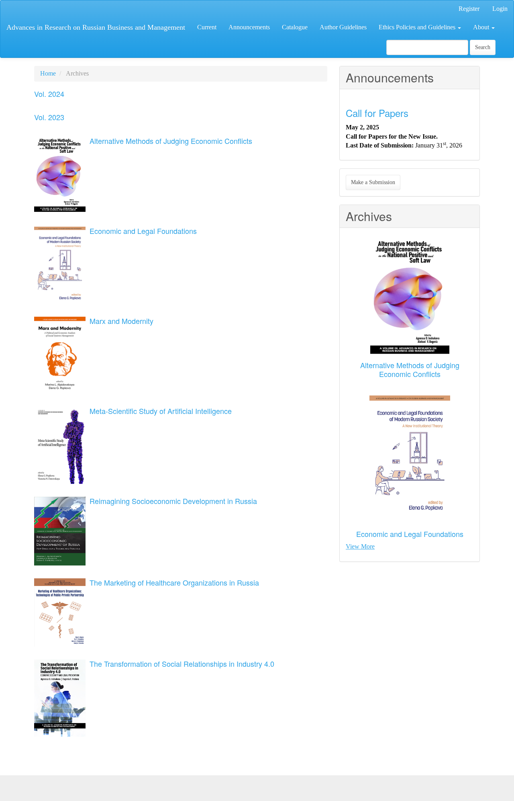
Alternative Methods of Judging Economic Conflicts (171, 140)
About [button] (482, 27)
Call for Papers (377, 113)
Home (48, 73)
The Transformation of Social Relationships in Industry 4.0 (182, 663)
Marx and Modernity (121, 320)
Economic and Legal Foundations (143, 230)
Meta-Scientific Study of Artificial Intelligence (161, 411)
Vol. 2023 (49, 117)
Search (482, 47)
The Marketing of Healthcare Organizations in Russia (174, 582)
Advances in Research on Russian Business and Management (95, 27)
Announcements (249, 27)
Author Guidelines (343, 27)
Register (469, 8)
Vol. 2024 (49, 93)
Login (500, 8)
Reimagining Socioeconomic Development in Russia (173, 501)
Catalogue (295, 27)
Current (206, 27)
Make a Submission (373, 182)
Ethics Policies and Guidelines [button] (418, 27)
